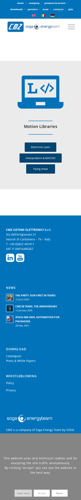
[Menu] (69, 26)
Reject (59, 493)
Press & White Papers (21, 361)
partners (33, 9)
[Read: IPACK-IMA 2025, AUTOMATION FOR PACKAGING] (10, 319)
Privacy (11, 390)
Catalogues (13, 356)
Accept (41, 493)
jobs (70, 9)
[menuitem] (20, 3)
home (20, 3)
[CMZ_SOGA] (33, 26)
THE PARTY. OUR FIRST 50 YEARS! (35, 295)
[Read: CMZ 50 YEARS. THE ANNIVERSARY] (10, 308)
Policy (10, 383)
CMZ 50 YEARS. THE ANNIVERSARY (36, 306)
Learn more (23, 493)
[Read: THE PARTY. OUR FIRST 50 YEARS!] (10, 297)
